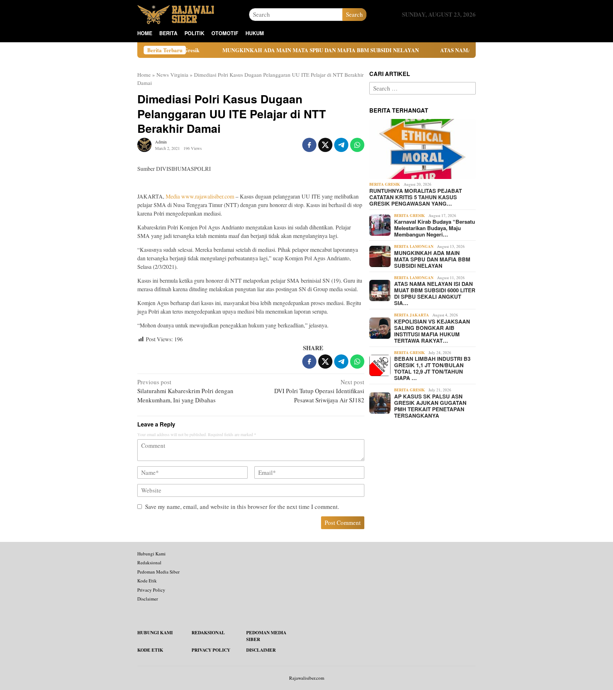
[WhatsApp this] (357, 145)
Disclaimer (147, 599)
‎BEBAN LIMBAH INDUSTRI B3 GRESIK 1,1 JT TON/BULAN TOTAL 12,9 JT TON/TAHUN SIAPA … (432, 368)
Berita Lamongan (413, 246)
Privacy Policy (151, 590)
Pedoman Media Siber (158, 572)
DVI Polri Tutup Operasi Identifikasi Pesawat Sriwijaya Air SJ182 (319, 391)
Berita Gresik (384, 184)
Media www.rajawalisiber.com (200, 196)
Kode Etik (147, 580)
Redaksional (149, 562)
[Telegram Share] (341, 145)
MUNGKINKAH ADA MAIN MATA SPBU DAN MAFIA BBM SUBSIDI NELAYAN (295, 50)
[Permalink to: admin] (144, 144)
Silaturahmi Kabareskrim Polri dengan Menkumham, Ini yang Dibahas (185, 391)
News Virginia (172, 74)
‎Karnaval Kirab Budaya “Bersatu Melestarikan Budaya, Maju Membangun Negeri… (434, 228)
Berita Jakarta (411, 315)
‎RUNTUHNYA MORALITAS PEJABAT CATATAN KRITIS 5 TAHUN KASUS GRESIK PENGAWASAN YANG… (415, 197)
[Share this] (309, 145)
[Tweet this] (325, 145)
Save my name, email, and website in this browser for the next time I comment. (242, 506)
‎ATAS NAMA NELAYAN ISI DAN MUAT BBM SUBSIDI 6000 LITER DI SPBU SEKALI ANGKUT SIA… (434, 293)
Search (354, 14)
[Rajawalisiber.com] (175, 14)
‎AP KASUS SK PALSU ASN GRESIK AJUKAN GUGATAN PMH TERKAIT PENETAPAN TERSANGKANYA (430, 406)
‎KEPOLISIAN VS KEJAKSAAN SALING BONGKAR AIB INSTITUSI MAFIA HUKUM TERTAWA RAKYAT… (432, 331)
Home (144, 74)
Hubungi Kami (151, 553)
